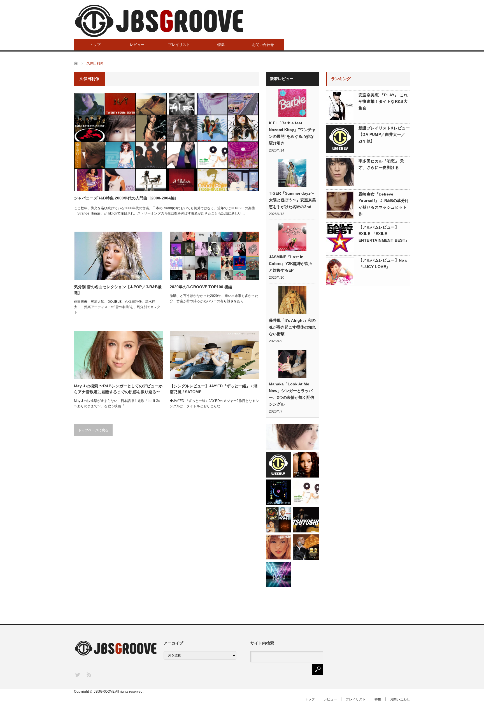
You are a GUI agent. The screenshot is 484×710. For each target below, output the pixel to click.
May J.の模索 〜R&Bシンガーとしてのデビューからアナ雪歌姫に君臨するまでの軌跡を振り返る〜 (118, 389)
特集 (221, 45)
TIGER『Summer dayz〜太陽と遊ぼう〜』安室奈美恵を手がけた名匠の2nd (292, 200)
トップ (95, 45)
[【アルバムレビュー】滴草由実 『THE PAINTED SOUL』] (306, 465)
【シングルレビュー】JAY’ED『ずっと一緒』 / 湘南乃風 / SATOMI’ (213, 389)
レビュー (137, 45)
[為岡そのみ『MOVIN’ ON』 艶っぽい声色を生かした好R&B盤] (292, 437)
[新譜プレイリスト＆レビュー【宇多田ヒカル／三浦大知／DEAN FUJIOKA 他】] (278, 465)
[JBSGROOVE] (159, 21)
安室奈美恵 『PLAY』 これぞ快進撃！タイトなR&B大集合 (383, 102)
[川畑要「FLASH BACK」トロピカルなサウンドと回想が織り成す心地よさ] (278, 574)
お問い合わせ (263, 45)
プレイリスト (179, 45)
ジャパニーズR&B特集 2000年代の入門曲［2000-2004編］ (126, 198)
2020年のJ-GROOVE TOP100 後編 (201, 287)
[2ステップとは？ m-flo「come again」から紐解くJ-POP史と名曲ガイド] (306, 492)
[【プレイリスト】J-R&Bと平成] (278, 519)
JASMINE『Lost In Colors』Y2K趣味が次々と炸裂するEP (291, 264)
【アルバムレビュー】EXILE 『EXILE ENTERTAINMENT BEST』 (384, 234)
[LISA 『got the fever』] (278, 492)
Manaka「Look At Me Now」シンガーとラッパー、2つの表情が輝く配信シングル (291, 394)
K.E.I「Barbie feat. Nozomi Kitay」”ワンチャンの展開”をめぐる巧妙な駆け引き (292, 133)
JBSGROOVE (104, 691)
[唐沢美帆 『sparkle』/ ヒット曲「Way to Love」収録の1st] (278, 547)
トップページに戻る (93, 430)
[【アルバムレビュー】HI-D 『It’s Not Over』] (306, 547)
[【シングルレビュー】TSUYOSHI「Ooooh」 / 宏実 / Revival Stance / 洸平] (306, 519)
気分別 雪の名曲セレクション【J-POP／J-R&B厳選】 (118, 290)
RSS (88, 674)
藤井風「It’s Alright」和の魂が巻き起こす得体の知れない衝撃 (292, 327)
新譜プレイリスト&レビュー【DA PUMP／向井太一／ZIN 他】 (384, 135)
